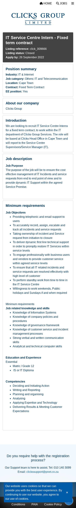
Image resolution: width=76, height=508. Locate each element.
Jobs (63, 3)
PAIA (34, 504)
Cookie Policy (53, 504)
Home (47, 3)
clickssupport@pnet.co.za (42, 471)
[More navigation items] (72, 3)
